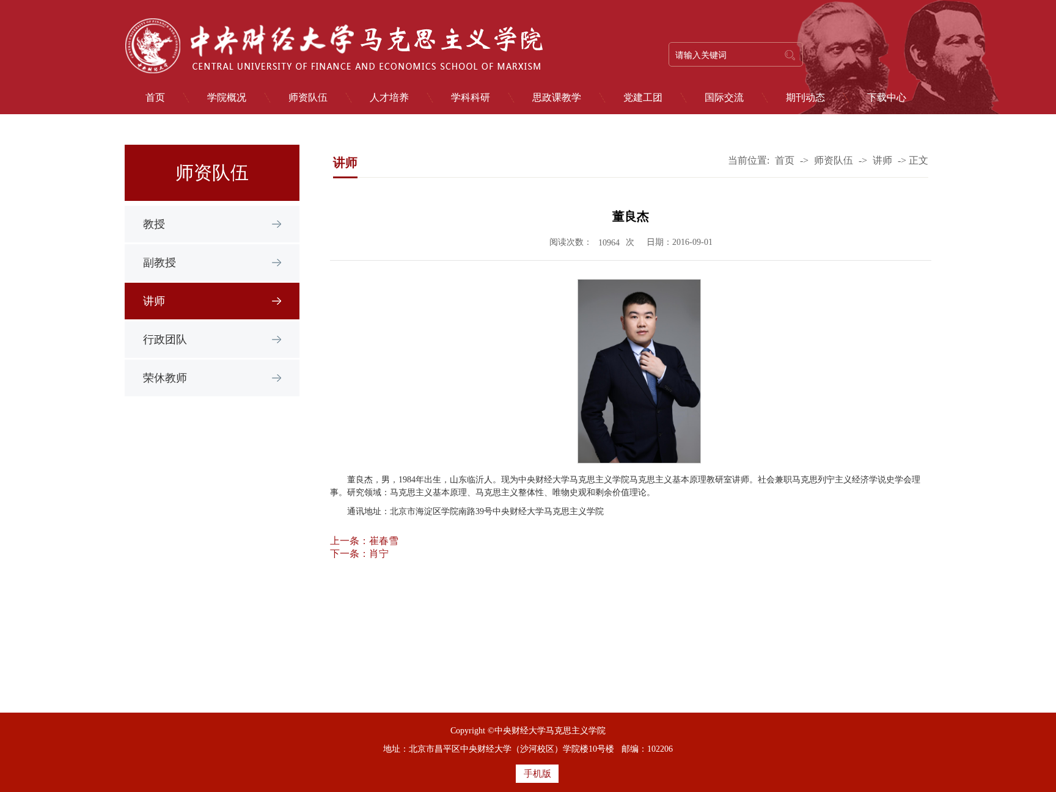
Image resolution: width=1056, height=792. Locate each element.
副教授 (159, 262)
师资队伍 (308, 98)
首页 (155, 98)
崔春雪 (383, 541)
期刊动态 (805, 98)
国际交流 (724, 98)
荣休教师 (165, 378)
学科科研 (470, 98)
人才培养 (389, 98)
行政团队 (165, 339)
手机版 (537, 774)
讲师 (154, 301)
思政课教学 (556, 98)
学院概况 (226, 98)
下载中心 (886, 98)
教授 (154, 224)
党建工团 (642, 98)
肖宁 (379, 553)
